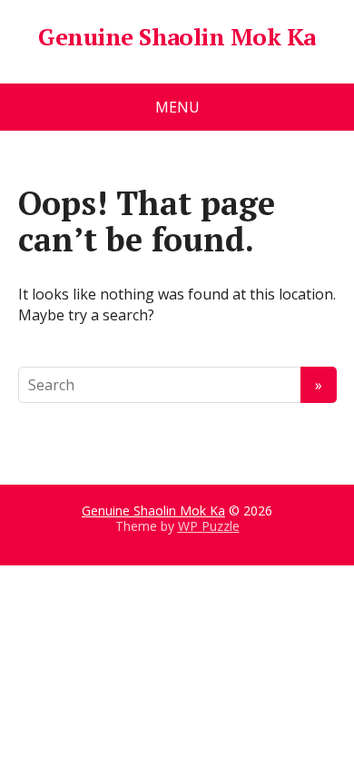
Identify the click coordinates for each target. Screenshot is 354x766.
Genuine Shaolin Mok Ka (177, 37)
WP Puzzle (209, 526)
